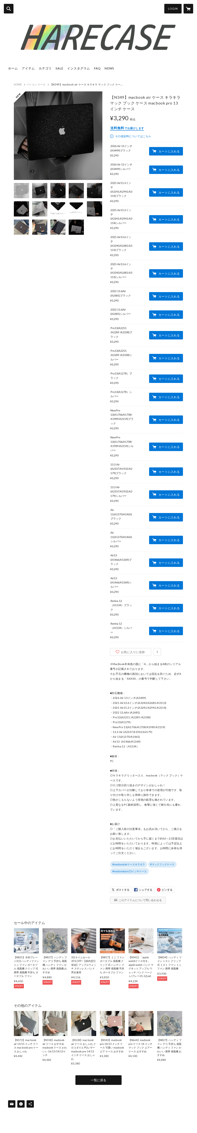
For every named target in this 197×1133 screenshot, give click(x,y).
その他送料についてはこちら (133, 136)
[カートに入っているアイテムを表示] (188, 8)
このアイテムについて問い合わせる (140, 900)
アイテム (28, 68)
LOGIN (173, 8)
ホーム (13, 68)
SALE (59, 68)
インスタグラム (78, 68)
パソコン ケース (36, 84)
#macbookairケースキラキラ (128, 864)
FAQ (97, 68)
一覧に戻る (98, 1080)
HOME (18, 84)
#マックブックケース (162, 864)
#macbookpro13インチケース (129, 871)
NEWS (109, 68)
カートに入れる (169, 151)
